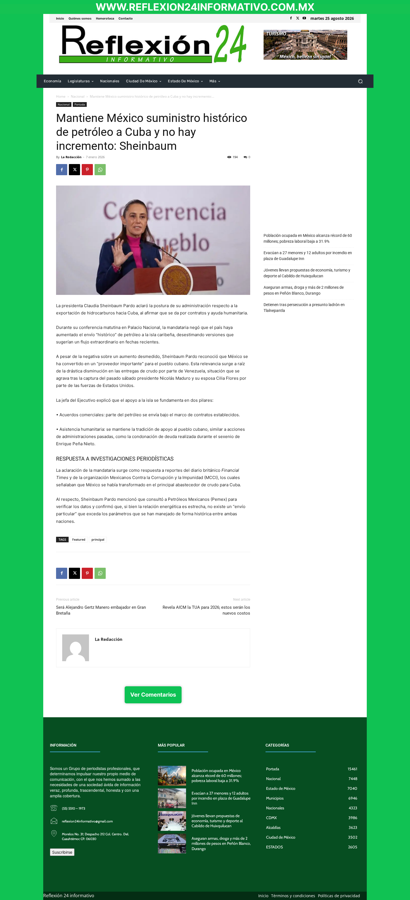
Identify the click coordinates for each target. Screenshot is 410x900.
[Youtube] (304, 18)
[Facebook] (291, 18)
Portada (79, 104)
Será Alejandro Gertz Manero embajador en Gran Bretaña (101, 610)
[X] (297, 18)
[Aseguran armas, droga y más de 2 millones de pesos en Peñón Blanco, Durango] (172, 843)
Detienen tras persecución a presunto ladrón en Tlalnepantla (304, 307)
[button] (360, 81)
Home (61, 96)
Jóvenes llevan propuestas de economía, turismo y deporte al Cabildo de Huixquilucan (307, 273)
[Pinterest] (87, 169)
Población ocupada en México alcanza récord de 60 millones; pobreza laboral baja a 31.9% (308, 238)
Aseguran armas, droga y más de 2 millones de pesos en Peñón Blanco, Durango (304, 290)
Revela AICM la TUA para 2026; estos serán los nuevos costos (206, 610)
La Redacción (71, 157)
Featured (78, 539)
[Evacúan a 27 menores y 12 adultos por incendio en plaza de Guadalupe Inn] (172, 798)
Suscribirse (62, 852)
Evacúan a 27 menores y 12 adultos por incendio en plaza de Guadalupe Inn (308, 256)
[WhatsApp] (100, 169)
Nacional (78, 96)
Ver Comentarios (153, 694)
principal (97, 539)
